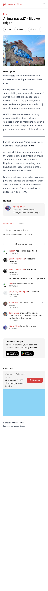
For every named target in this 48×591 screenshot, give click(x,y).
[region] (24, 402)
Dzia (5, 14)
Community (8, 223)
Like (9, 29)
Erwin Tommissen (17, 258)
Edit (34, 29)
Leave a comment (25, 244)
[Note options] (43, 251)
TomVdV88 (13, 302)
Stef (11, 283)
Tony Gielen (14, 313)
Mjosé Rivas (19, 206)
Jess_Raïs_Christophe (18, 291)
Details (21, 223)
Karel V (12, 251)
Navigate (36, 380)
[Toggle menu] (44, 4)
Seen (22, 29)
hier (13, 75)
